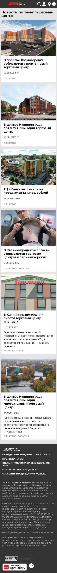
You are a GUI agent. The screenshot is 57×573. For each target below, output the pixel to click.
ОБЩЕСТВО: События (16, 269)
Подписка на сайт (14, 459)
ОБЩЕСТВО (10, 79)
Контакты (8, 469)
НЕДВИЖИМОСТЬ (13, 351)
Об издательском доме (17, 454)
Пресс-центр (42, 454)
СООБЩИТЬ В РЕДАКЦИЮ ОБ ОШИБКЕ (24, 473)
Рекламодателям (28, 469)
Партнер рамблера (27, 559)
